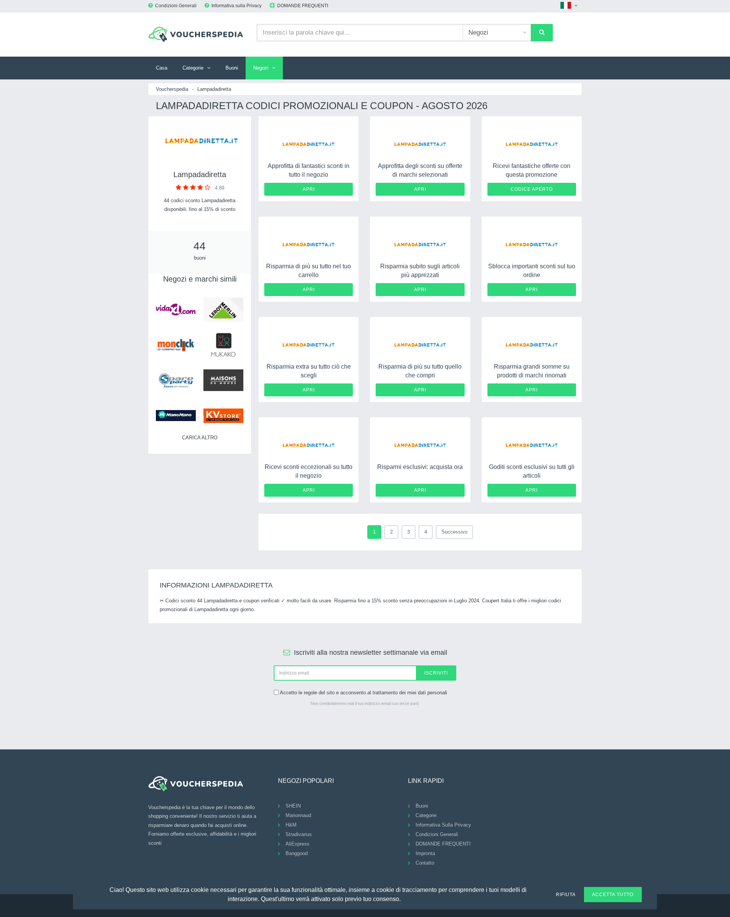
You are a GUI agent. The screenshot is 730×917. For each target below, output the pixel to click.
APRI (309, 189)
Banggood (297, 853)
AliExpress (297, 844)
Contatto (425, 863)
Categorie (192, 68)
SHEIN (293, 806)
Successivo (454, 532)
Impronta (425, 853)
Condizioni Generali (176, 5)
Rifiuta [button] (566, 894)
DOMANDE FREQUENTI (302, 5)
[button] (405, 898)
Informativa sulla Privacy (236, 5)
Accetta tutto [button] (612, 894)
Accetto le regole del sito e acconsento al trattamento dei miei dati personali (363, 692)
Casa (161, 68)
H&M (291, 825)
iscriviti (436, 673)
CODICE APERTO (532, 189)
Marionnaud (298, 815)
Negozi (260, 68)
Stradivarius (299, 834)
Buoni (231, 68)
